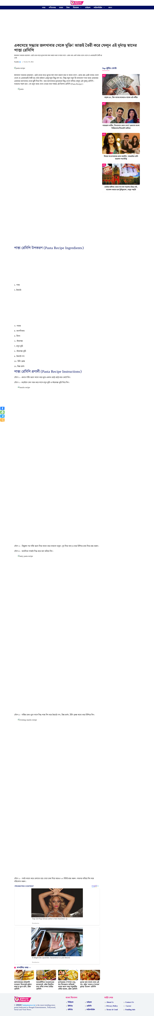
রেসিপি (89, 1006)
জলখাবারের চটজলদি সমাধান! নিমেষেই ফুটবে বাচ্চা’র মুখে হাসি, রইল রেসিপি (23, 985)
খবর (43, 7)
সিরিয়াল (70, 1002)
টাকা (68, 7)
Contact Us (129, 1002)
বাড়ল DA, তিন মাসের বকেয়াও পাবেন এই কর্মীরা (121, 97)
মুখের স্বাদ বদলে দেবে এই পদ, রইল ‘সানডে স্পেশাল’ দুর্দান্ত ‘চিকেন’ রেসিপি (90, 984)
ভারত (61, 7)
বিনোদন (76, 7)
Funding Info (130, 1009)
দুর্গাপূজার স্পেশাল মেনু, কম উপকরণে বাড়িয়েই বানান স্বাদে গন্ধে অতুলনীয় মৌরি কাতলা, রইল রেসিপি (67, 985)
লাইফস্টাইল (98, 7)
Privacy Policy (112, 1006)
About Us (110, 1002)
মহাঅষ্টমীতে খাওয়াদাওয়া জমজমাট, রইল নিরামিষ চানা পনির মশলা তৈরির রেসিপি (45, 985)
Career (128, 1006)
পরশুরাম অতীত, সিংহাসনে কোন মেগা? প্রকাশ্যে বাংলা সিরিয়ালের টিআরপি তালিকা (121, 127)
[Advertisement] (77, 26)
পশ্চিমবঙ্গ (52, 7)
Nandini (16, 62)
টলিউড (70, 1006)
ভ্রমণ (110, 7)
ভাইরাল (87, 7)
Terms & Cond (112, 1009)
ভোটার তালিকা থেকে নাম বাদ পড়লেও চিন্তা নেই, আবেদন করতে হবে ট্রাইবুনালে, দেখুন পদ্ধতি (121, 188)
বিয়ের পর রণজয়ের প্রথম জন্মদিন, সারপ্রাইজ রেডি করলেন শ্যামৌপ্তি (121, 157)
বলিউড (70, 1009)
